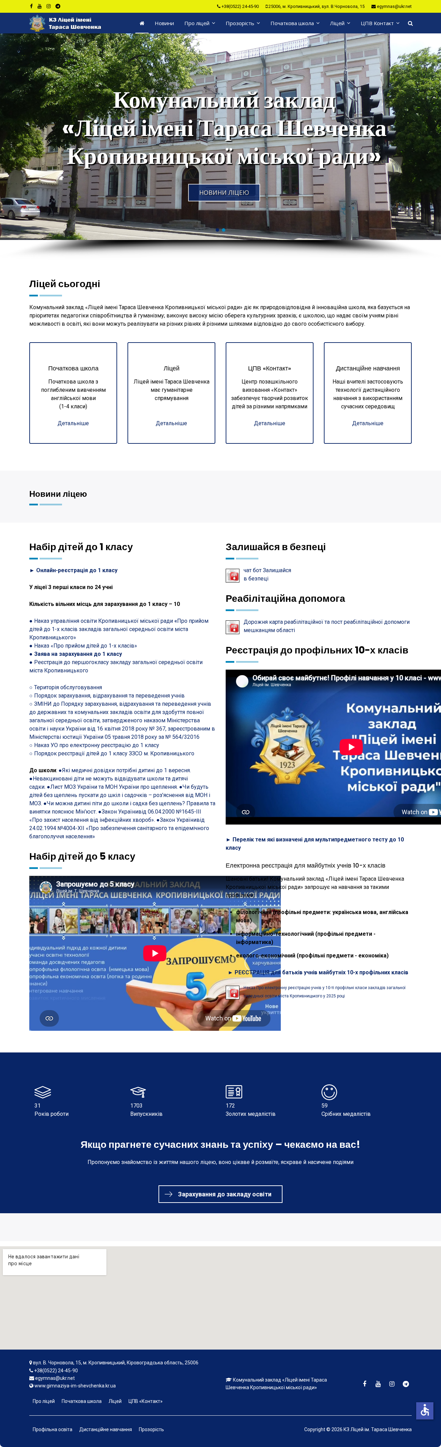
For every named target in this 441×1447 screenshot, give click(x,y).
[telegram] (57, 6)
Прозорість (240, 23)
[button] (220, 136)
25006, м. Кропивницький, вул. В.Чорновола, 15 (316, 6)
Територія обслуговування (68, 687)
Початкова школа (292, 23)
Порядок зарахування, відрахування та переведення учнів (109, 695)
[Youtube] (40, 6)
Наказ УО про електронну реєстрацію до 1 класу (96, 745)
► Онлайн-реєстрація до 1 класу (73, 570)
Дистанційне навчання (105, 1429)
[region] (220, 146)
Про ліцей (196, 23)
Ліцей (337, 23)
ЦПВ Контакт (377, 23)
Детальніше (73, 423)
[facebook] (31, 6)
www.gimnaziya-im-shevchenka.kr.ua (75, 1385)
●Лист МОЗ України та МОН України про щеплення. (113, 787)
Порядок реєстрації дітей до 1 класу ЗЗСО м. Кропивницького (114, 753)
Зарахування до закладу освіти (224, 1194)
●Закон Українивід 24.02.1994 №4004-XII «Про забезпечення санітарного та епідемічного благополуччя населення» (119, 828)
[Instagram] (49, 6)
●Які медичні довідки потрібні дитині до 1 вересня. (125, 770)
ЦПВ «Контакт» (146, 1401)
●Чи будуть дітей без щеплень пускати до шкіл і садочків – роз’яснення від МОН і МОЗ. (119, 795)
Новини (164, 23)
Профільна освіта (52, 1429)
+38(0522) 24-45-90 (240, 6)
